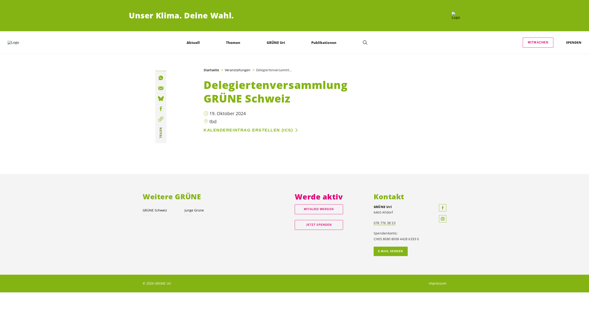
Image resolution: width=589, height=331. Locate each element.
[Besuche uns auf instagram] (442, 219)
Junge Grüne (194, 210)
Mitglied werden (319, 209)
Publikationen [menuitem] (323, 42)
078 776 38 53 (385, 223)
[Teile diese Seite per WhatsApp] (160, 78)
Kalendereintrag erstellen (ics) (248, 130)
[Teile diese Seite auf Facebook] (160, 109)
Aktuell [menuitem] (193, 42)
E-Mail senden (390, 251)
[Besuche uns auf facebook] (442, 207)
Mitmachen (538, 42)
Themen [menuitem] (233, 42)
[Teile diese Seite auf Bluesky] (160, 98)
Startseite (211, 70)
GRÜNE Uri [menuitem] (276, 42)
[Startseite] (456, 15)
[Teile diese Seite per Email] (160, 88)
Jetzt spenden (319, 224)
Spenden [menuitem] (573, 42)
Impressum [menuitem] (437, 283)
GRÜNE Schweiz (155, 210)
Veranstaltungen (237, 70)
